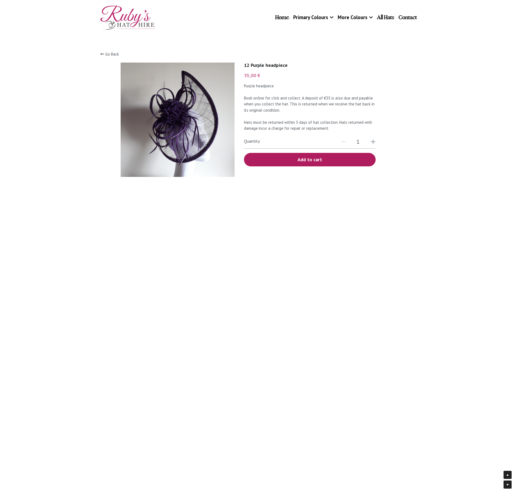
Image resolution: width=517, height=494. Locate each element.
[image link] (127, 17)
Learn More (30, 460)
